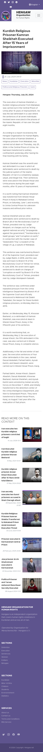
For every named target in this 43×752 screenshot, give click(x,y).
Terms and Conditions (10, 719)
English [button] (34, 5)
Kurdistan (14, 81)
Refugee (4, 663)
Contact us (5, 716)
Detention (5, 647)
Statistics (5, 696)
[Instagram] (9, 735)
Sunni (32, 87)
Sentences (5, 654)
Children (4, 686)
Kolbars (4, 660)
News (5, 81)
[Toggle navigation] (38, 15)
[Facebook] (14, 735)
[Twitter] (4, 735)
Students (5, 690)
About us (5, 713)
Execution (25, 81)
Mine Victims (6, 683)
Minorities (35, 81)
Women (4, 657)
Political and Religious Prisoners (15, 87)
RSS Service (6, 722)
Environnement (7, 693)
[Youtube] (19, 735)
